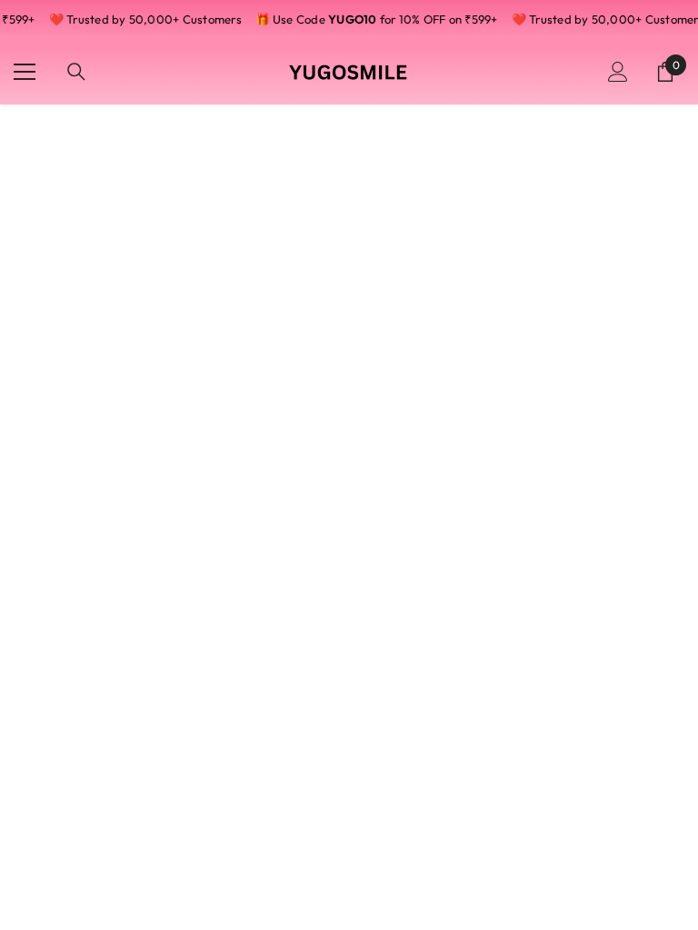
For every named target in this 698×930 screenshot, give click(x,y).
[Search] (76, 72)
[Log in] (618, 72)
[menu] (24, 72)
